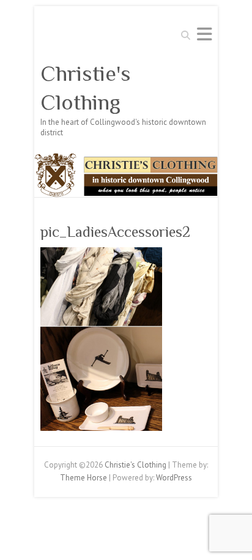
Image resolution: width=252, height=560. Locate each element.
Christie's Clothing (85, 87)
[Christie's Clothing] (126, 159)
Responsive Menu (204, 34)
